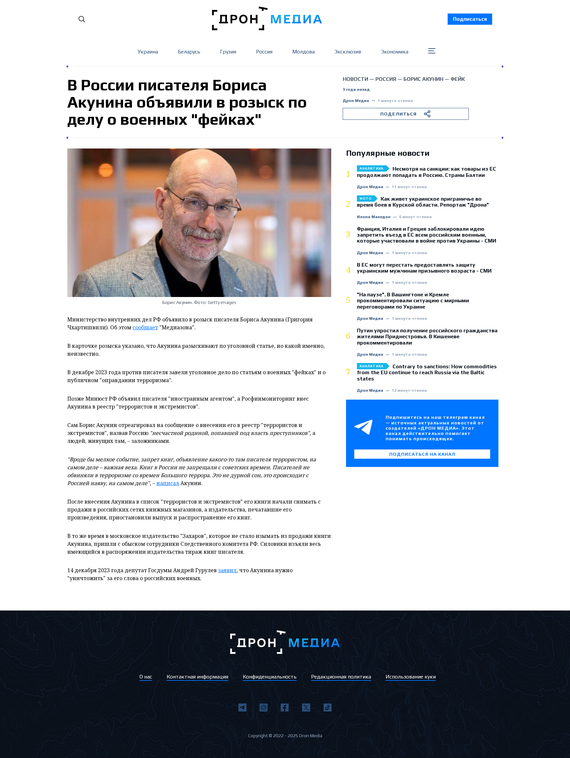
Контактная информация (197, 677)
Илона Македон (374, 217)
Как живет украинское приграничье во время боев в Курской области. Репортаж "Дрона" (423, 202)
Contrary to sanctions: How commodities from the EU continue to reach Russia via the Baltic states (427, 373)
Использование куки (411, 677)
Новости (355, 79)
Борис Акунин (423, 79)
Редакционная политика (341, 677)
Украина (148, 52)
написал (167, 483)
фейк (458, 79)
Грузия (228, 52)
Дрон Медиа (356, 101)
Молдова (303, 52)
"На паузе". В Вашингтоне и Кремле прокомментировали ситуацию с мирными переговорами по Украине (413, 301)
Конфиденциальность (270, 677)
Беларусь (189, 52)
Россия (264, 52)
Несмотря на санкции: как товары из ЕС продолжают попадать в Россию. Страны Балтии (426, 172)
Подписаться (470, 19)
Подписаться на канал (422, 454)
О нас (146, 677)
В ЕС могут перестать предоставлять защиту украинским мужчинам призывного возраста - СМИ (424, 268)
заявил (227, 570)
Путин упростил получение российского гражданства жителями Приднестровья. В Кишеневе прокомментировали (427, 337)
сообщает (145, 327)
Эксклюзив (347, 52)
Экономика (394, 52)
